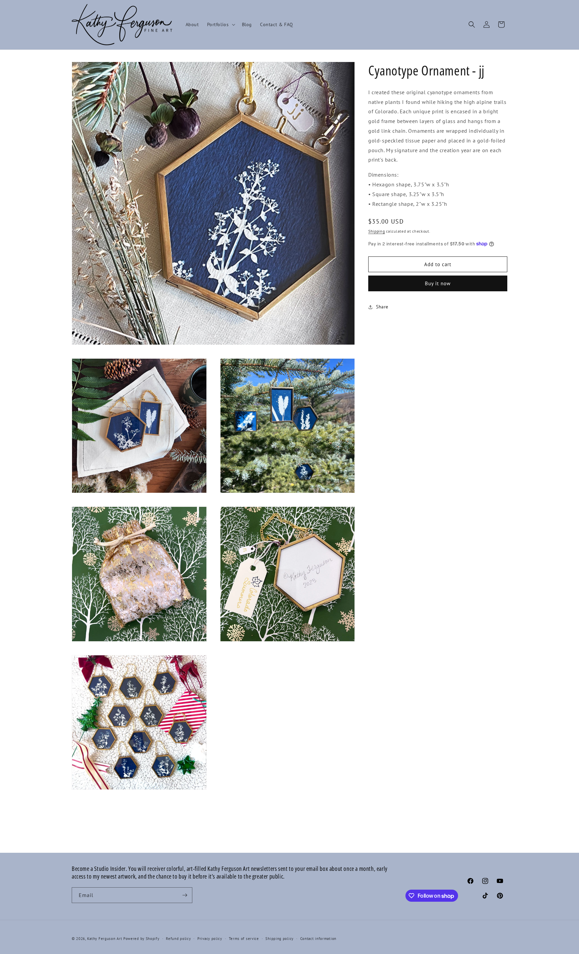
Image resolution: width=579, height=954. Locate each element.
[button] (220, 24)
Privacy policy (209, 938)
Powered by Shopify (141, 938)
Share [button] (382, 307)
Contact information (318, 938)
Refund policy (178, 938)
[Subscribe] (184, 895)
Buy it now (438, 283)
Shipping (376, 231)
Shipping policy (279, 938)
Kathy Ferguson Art (104, 938)
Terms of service (244, 938)
